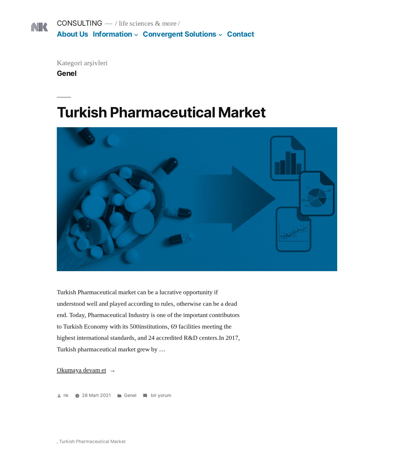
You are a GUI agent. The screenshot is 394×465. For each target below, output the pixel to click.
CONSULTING (79, 23)
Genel (130, 395)
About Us (72, 34)
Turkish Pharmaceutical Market (161, 112)
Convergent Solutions (179, 34)
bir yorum (160, 395)
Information (112, 34)
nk (66, 395)
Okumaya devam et (86, 370)
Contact (240, 34)
